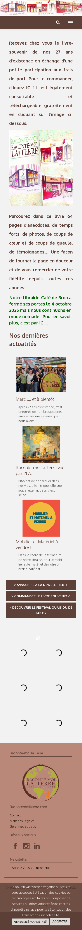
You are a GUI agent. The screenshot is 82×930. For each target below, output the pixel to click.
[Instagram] (26, 846)
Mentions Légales (22, 821)
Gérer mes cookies (23, 826)
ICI (28, 87)
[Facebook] (15, 846)
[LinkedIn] (37, 846)
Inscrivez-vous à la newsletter (30, 868)
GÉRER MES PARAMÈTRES (30, 921)
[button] (70, 23)
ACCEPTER (59, 921)
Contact (15, 815)
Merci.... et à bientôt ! (36, 399)
